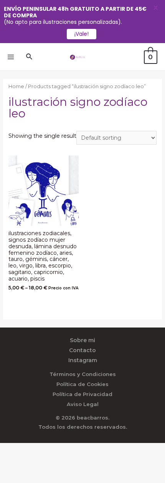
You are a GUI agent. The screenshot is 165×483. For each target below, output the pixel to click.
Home (16, 86)
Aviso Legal (83, 404)
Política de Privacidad (82, 394)
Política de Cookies (82, 384)
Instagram (82, 360)
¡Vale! (81, 34)
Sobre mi (82, 340)
